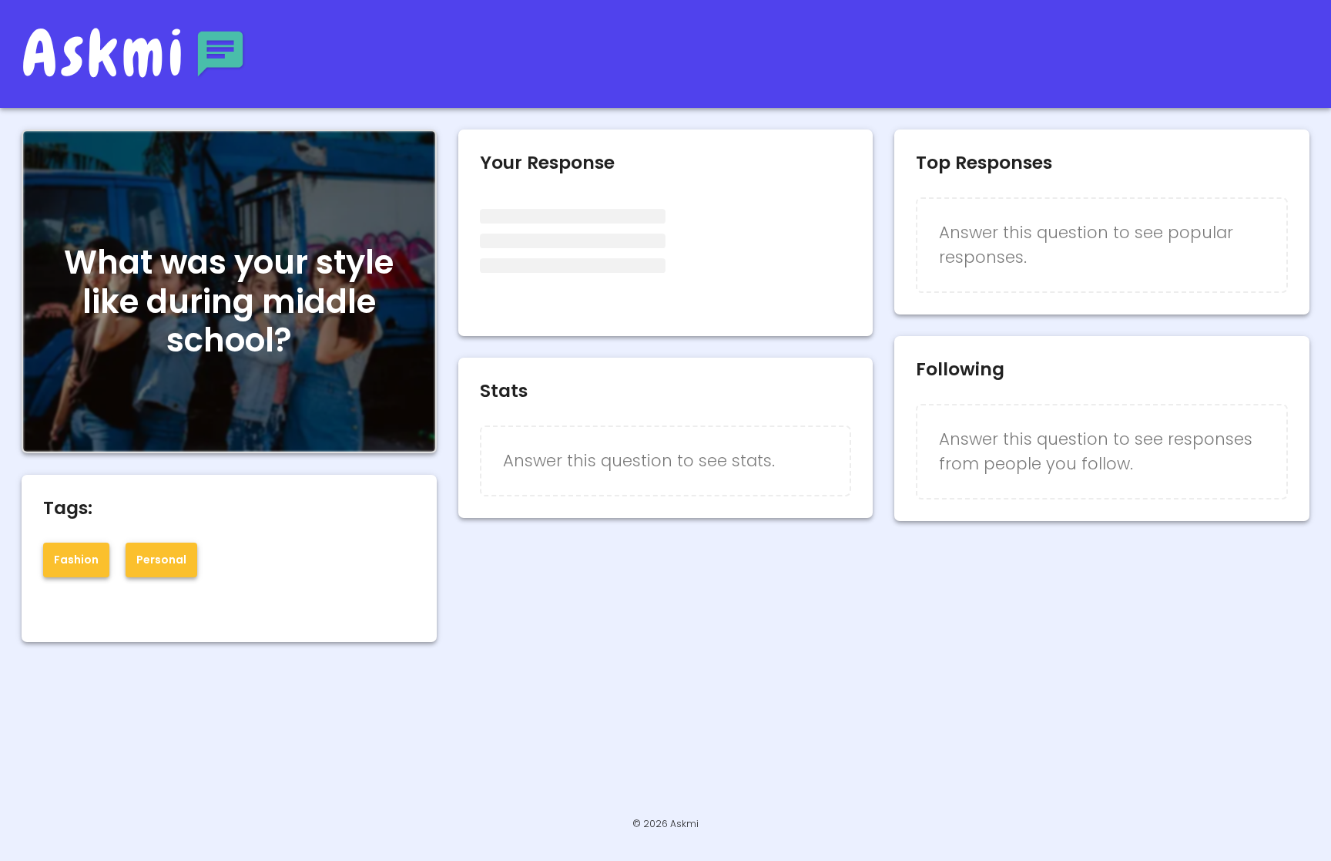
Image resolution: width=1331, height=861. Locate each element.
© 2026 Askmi (665, 823)
